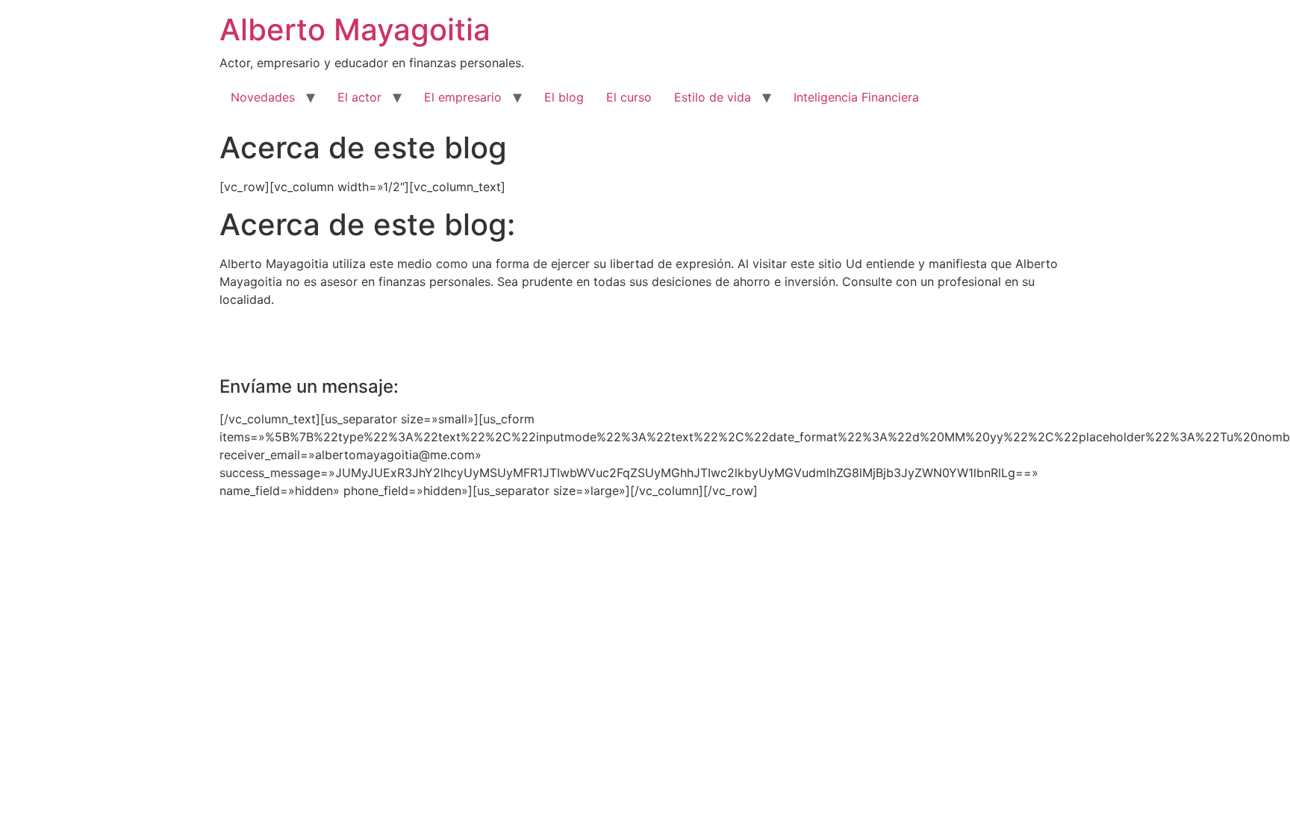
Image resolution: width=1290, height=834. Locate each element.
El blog (564, 97)
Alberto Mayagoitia (354, 29)
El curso (629, 97)
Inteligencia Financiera (856, 97)
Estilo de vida (712, 97)
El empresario (463, 97)
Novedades (263, 97)
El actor (359, 97)
